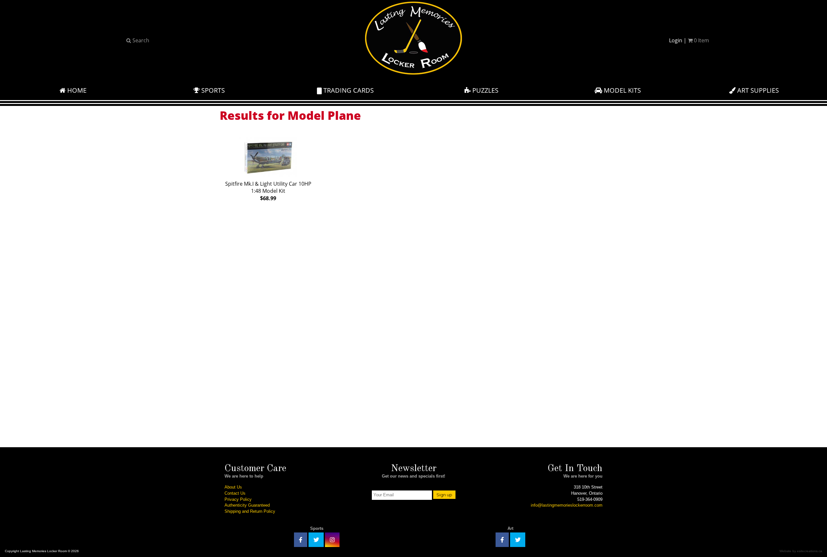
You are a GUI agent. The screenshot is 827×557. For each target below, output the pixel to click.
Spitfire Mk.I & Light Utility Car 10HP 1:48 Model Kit (268, 191)
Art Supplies (757, 90)
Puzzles (484, 90)
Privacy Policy (238, 499)
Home (76, 90)
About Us (233, 487)
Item (701, 40)
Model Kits (621, 90)
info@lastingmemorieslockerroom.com (566, 505)
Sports (212, 90)
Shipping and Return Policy (250, 511)
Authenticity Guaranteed (247, 505)
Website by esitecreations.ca (801, 551)
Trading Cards (348, 90)
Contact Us (235, 493)
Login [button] (675, 40)
